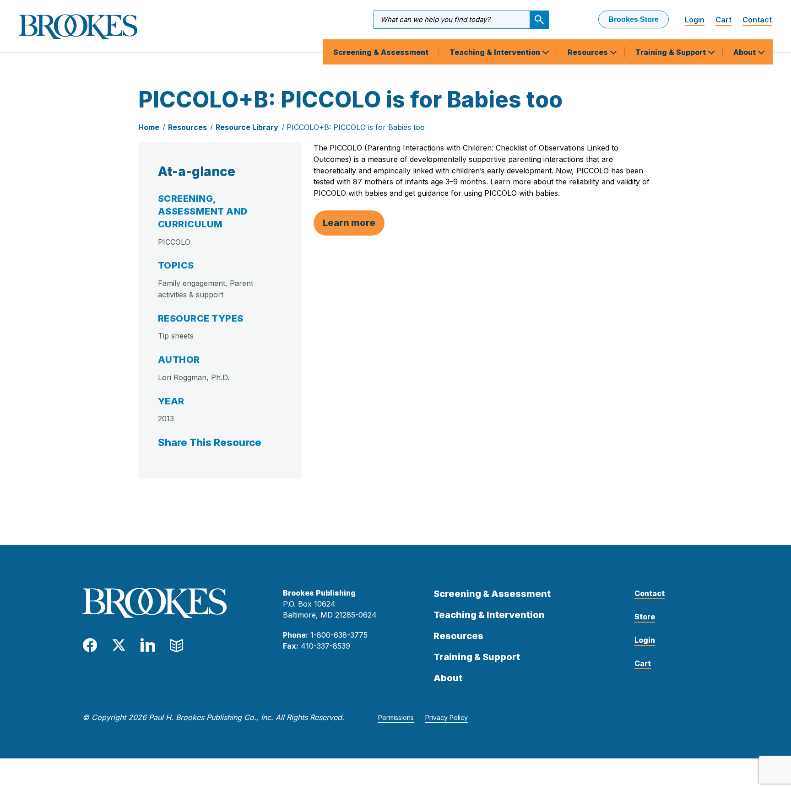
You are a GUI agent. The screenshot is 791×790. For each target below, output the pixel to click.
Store (644, 616)
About (745, 52)
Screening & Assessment (380, 52)
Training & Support (671, 52)
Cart (723, 19)
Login (694, 19)
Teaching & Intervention (496, 52)
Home (148, 127)
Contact (757, 19)
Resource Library (247, 127)
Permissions (396, 717)
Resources (589, 52)
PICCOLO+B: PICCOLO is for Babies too (356, 127)
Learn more (349, 222)
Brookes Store (633, 19)
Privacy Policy (446, 717)
